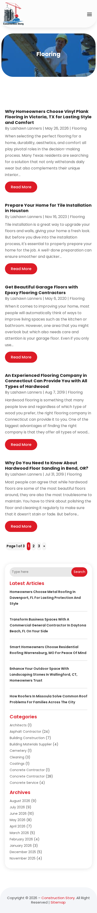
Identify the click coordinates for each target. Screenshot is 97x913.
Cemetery (18, 750)
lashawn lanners (26, 128)
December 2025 (23, 852)
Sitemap (58, 902)
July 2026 (17, 807)
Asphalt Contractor (25, 731)
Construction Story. (58, 897)
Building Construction (27, 738)
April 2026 (17, 826)
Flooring (79, 128)
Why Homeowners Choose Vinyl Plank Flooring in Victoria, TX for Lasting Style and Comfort (48, 116)
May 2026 (17, 820)
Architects (18, 725)
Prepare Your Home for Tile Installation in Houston (48, 208)
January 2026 (21, 845)
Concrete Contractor (27, 770)
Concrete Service (24, 782)
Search (79, 571)
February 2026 (21, 839)
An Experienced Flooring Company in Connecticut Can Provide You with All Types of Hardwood (46, 380)
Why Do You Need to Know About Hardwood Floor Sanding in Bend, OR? (46, 465)
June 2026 (18, 813)
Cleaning (17, 757)
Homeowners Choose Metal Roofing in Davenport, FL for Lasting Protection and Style (45, 597)
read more (21, 187)
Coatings (17, 763)
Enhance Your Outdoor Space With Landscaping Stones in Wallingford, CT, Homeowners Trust (43, 674)
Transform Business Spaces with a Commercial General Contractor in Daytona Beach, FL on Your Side (48, 625)
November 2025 (23, 858)
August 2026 (20, 800)
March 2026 (19, 833)
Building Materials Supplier (31, 744)
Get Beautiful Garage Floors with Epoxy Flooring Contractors (41, 289)
